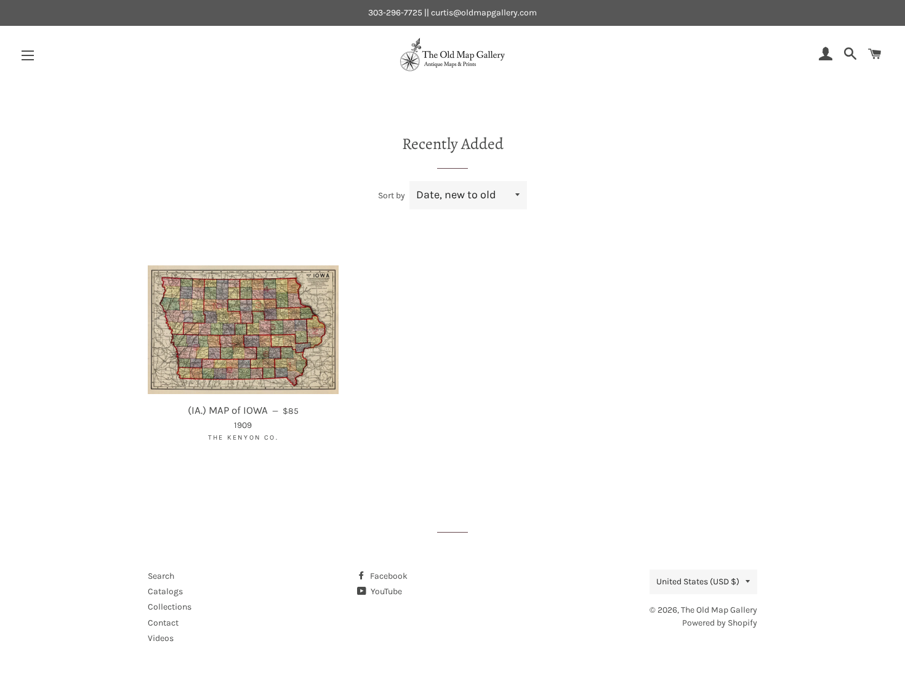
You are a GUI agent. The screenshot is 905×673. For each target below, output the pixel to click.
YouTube (385, 591)
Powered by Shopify (719, 623)
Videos (161, 638)
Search (161, 576)
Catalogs (165, 591)
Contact (163, 623)
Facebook (388, 576)
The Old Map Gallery (719, 610)
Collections (169, 607)
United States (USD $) (697, 581)
